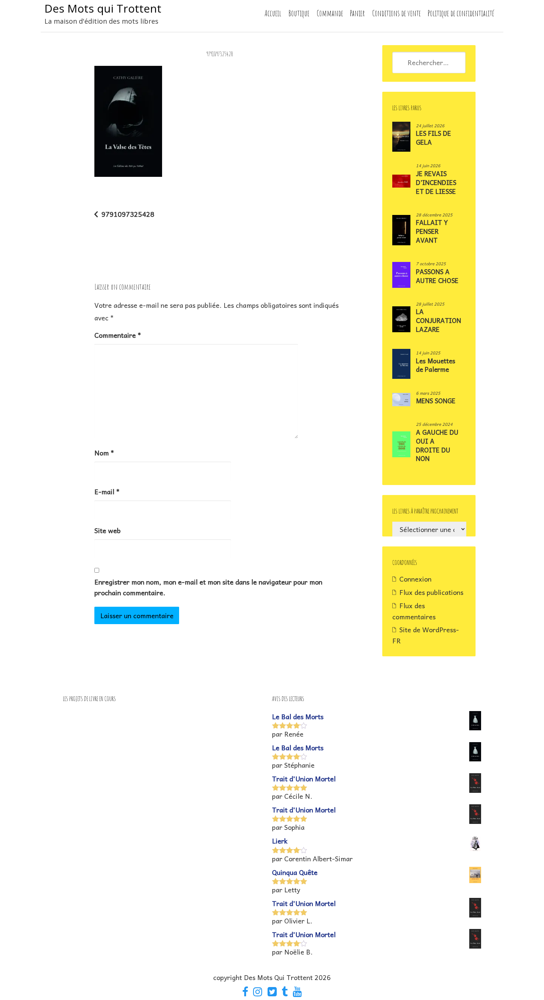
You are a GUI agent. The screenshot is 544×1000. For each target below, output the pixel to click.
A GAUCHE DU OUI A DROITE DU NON (437, 445)
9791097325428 (127, 214)
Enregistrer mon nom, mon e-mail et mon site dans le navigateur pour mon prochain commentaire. (208, 587)
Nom (104, 452)
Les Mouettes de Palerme (435, 365)
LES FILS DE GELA (433, 137)
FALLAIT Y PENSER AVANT (432, 231)
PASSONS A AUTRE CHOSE (437, 276)
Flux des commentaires (414, 611)
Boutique (298, 13)
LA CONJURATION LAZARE (438, 320)
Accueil (273, 13)
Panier (357, 13)
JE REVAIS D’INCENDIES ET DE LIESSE (436, 182)
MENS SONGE (436, 400)
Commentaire (117, 335)
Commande (330, 13)
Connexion (415, 578)
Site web (107, 530)
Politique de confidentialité (461, 13)
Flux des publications (431, 592)
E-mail (107, 491)
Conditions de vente (396, 13)
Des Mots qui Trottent (102, 8)
